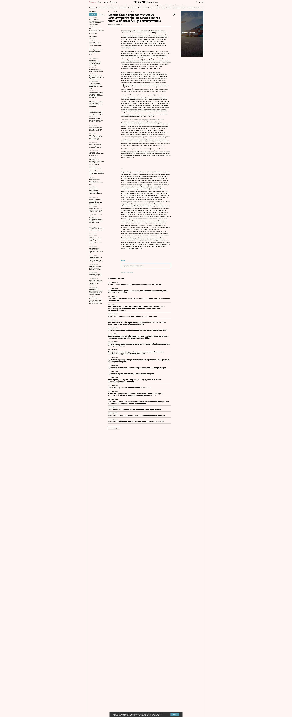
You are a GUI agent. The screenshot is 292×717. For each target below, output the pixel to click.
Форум (156, 5)
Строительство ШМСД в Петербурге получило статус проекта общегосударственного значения (95, 240)
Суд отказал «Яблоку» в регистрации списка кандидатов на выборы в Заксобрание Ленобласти (96, 260)
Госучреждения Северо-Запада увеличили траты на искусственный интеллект (96, 228)
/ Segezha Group (132, 11)
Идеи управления (132, 8)
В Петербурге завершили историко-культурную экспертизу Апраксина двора (96, 52)
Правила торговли (113, 8)
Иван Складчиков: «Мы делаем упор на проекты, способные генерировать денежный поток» (96, 220)
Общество (127, 5)
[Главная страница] (139, 2)
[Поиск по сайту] (199, 2)
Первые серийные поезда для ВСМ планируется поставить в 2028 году (96, 268)
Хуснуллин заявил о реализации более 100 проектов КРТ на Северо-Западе (96, 86)
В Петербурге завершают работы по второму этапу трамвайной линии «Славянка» (96, 283)
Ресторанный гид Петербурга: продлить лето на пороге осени (96, 153)
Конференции (122, 8)
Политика (120, 5)
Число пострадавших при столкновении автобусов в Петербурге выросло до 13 (96, 112)
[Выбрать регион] (196, 2)
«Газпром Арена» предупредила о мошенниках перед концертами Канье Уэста (95, 191)
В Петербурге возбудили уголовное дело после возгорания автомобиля (95, 146)
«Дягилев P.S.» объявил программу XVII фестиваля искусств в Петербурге (96, 120)
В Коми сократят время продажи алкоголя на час (96, 70)
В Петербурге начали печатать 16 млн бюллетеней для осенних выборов (96, 182)
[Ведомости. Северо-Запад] (152, 2)
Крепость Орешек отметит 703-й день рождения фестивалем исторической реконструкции (96, 95)
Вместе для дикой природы (179, 8)
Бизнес (108, 5)
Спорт (151, 8)
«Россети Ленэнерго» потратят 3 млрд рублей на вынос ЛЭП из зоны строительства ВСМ (96, 138)
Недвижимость (142, 5)
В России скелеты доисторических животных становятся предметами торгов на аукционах (96, 292)
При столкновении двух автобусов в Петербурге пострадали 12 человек (95, 129)
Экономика (114, 5)
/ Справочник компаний (121, 11)
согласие (135, 714)
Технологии (134, 5)
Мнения (184, 5)
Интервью (177, 5)
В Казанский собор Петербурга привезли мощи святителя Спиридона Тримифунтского (96, 22)
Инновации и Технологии (194, 8)
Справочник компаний (101, 8)
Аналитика (157, 8)
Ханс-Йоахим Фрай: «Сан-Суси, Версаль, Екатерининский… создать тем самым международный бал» (96, 172)
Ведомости (92, 8)
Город (139, 8)
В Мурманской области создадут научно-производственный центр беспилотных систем (96, 202)
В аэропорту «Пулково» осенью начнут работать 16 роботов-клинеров (96, 77)
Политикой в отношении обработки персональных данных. (144, 715)
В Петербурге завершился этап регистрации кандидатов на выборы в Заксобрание (96, 104)
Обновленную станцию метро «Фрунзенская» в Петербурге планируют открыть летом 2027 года (95, 301)
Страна (163, 8)
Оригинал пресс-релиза (127, 272)
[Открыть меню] (202, 2)
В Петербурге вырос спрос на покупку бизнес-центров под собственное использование (96, 31)
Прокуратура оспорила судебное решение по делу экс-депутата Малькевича (96, 210)
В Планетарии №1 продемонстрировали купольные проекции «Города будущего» (95, 63)
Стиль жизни (150, 5)
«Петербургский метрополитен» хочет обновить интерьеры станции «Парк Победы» (95, 43)
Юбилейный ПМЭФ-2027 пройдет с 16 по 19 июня (95, 275)
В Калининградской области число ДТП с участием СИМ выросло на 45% (96, 250)
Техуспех (169, 8)
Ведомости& (146, 8)
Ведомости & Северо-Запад (167, 5)
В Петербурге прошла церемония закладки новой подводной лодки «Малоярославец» (96, 162)
